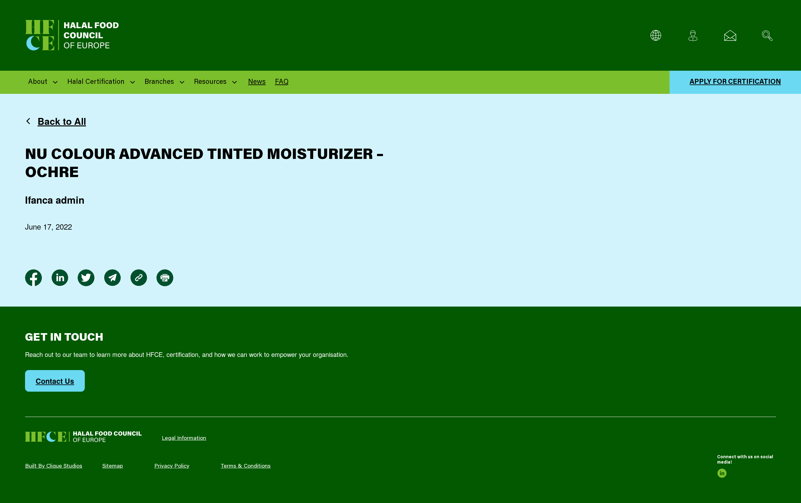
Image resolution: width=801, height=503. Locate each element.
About (37, 82)
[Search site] (767, 35)
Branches (159, 82)
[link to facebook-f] (33, 277)
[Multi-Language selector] (655, 35)
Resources (210, 82)
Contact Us (55, 381)
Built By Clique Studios (53, 466)
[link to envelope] (112, 277)
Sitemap (112, 466)
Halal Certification (96, 82)
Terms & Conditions (246, 466)
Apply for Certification (735, 82)
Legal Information (184, 438)
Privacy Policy (171, 466)
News (257, 82)
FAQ (281, 82)
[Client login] (693, 35)
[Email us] (730, 35)
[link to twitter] (86, 277)
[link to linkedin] (59, 277)
